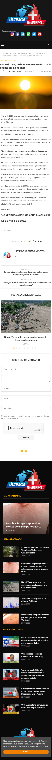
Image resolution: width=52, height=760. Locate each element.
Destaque (7, 231)
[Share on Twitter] (36, 241)
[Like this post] (30, 241)
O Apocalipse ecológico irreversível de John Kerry (32, 655)
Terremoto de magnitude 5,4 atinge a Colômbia (33, 599)
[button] (3, 324)
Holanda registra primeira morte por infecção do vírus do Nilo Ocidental (35, 617)
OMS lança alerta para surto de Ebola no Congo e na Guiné (34, 706)
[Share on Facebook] (33, 241)
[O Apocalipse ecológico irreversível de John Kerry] (11, 658)
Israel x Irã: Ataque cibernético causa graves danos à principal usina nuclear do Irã (35, 640)
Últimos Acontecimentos (12, 71)
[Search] (49, 45)
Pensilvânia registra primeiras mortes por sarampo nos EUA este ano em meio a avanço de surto (34, 568)
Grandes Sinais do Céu (22, 53)
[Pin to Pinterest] (38, 241)
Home (5, 53)
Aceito (26, 752)
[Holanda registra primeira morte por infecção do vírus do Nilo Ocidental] (11, 619)
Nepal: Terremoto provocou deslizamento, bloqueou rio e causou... (28, 523)
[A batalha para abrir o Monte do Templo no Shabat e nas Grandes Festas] (11, 551)
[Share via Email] (41, 241)
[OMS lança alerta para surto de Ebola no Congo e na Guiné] (11, 709)
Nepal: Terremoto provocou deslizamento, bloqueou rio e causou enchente (34, 585)
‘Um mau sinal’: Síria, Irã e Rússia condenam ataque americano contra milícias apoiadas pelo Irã (32, 674)
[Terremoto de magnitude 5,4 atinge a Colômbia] (11, 602)
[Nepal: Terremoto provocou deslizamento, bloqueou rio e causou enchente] (26, 317)
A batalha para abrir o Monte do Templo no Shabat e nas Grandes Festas (35, 550)
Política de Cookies (40, 746)
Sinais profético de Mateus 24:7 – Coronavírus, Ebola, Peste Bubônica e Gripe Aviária (35, 691)
